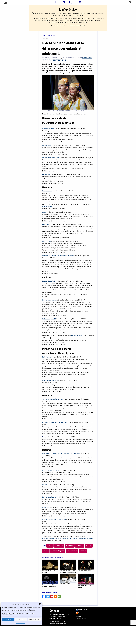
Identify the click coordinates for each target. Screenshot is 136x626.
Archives (78, 616)
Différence (79, 545)
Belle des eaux (46, 357)
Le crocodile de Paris (48, 281)
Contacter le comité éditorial (58, 624)
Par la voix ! (46, 174)
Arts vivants (51, 35)
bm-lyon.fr (81, 26)
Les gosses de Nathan (49, 497)
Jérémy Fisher (46, 241)
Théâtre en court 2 (77, 336)
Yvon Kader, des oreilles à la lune (53, 399)
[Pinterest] (51, 596)
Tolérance (83, 551)
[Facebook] (44, 596)
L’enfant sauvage (47, 191)
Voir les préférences (34, 619)
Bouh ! (44, 212)
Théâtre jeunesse (72, 551)
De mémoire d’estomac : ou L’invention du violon (58, 256)
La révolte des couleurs (49, 300)
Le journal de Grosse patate (51, 158)
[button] (40, 604)
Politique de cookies (20, 623)
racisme (46, 551)
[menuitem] (45, 35)
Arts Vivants (69, 545)
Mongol (44, 437)
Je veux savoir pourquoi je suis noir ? (54, 519)
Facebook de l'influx (84, 609)
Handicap (88, 545)
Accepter (8, 619)
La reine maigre (47, 145)
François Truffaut (48, 206)
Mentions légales (81, 618)
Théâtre (50, 545)
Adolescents (59, 545)
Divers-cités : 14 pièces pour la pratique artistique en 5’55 (61, 453)
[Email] (59, 596)
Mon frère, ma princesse (50, 380)
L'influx (44, 35)
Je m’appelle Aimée (48, 129)
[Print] (55, 596)
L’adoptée (45, 507)
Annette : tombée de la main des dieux (55, 422)
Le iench (45, 485)
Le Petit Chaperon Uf (49, 319)
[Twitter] (48, 596)
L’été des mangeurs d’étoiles (51, 470)
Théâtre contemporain (58, 551)
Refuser (21, 619)
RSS (79, 613)
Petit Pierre (46, 224)
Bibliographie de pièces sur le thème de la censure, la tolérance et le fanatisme (67, 538)
